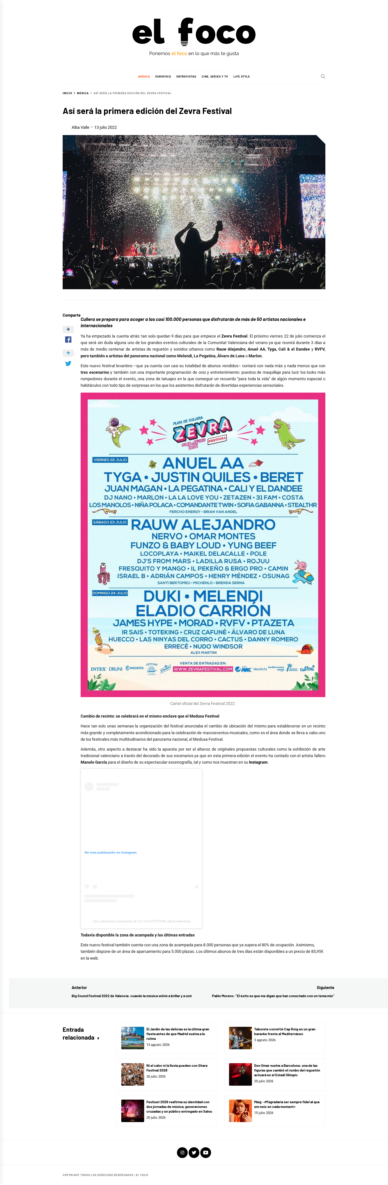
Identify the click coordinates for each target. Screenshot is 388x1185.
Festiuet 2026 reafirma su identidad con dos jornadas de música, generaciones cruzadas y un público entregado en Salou (179, 1106)
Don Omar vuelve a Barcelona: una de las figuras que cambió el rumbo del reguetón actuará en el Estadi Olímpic (287, 1070)
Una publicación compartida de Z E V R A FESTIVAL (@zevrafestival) (141, 921)
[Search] (323, 76)
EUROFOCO (163, 76)
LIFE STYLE (242, 76)
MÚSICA (144, 76)
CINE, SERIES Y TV (215, 76)
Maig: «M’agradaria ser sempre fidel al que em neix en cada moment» (287, 1104)
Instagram (258, 762)
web (94, 958)
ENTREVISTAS (186, 76)
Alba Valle (80, 127)
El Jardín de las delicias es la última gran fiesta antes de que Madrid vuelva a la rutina (177, 1033)
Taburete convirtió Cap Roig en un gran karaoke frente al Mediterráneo (284, 1031)
